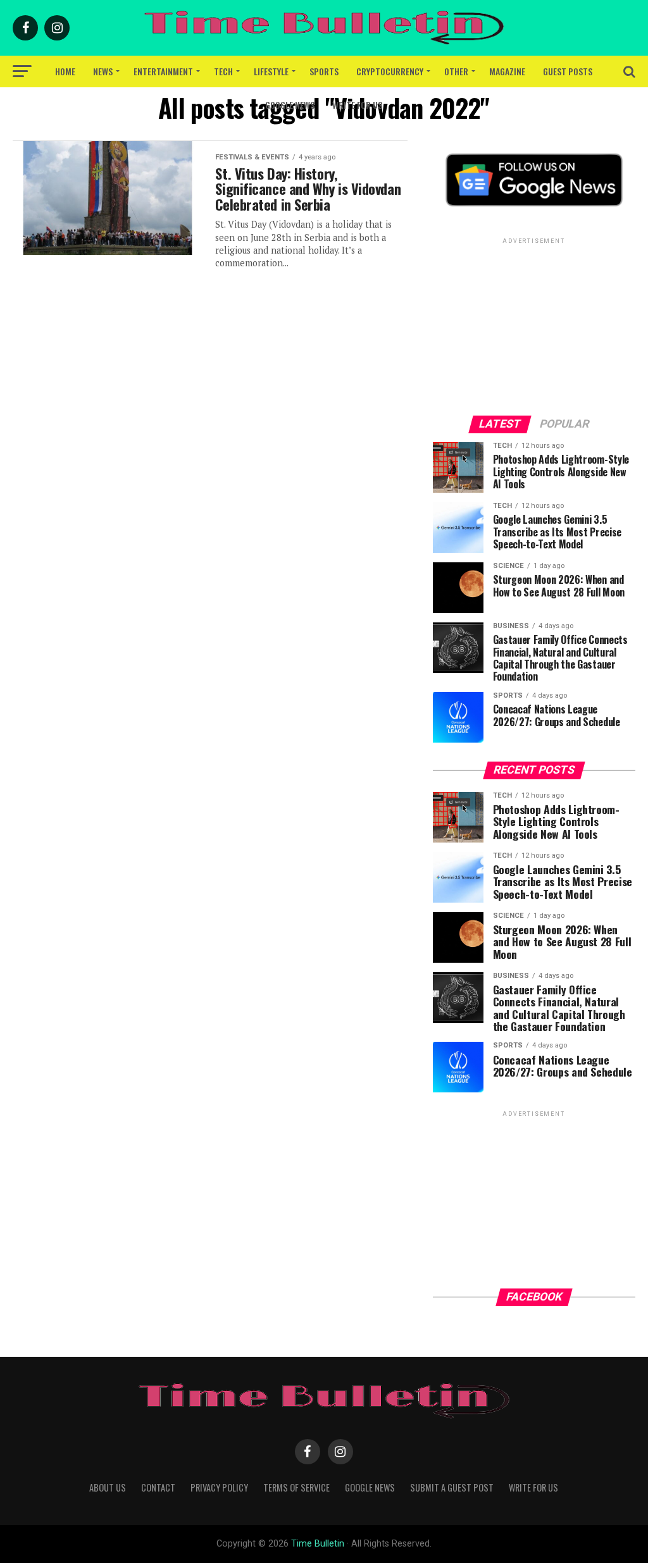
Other (456, 71)
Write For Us (357, 104)
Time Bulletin (317, 1543)
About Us (107, 1487)
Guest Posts (567, 71)
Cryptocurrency (389, 71)
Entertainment (163, 71)
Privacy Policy (219, 1487)
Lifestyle (271, 71)
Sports (324, 71)
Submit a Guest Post (452, 1487)
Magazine (507, 71)
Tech (223, 71)
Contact (158, 1487)
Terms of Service (296, 1487)
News (103, 71)
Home (65, 71)
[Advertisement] (534, 326)
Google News (290, 104)
